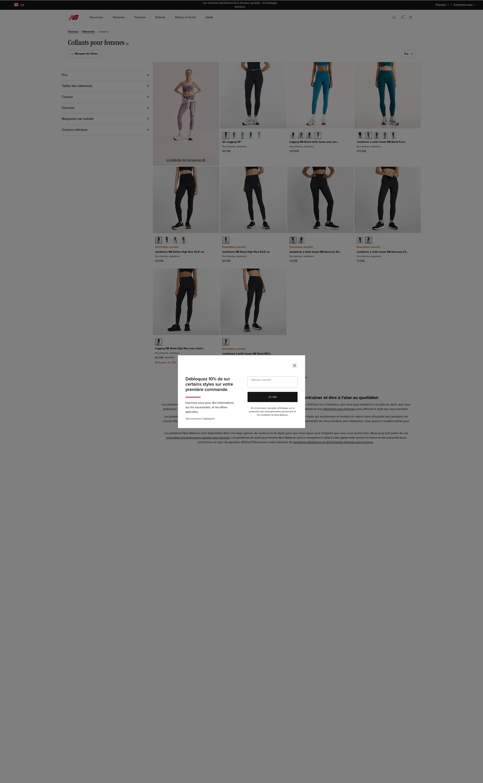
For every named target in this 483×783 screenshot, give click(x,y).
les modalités (264, 415)
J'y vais (272, 396)
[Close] (294, 365)
